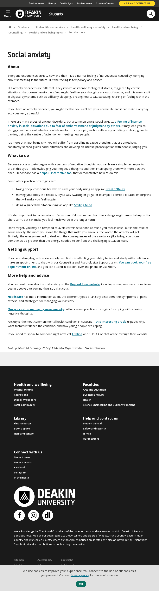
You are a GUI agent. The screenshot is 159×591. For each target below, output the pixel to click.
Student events (23, 462)
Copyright (67, 560)
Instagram (20, 472)
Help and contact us (137, 3)
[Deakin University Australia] (28, 14)
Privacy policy (80, 575)
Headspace (16, 297)
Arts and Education (94, 389)
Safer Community (24, 405)
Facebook (19, 467)
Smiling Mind (83, 205)
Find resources (22, 423)
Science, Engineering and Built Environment (109, 405)
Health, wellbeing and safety (88, 27)
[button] (7, 13)
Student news (84, 3)
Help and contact (24, 433)
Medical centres (23, 389)
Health (87, 399)
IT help (87, 433)
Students (56, 14)
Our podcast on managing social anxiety (36, 309)
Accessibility (44, 560)
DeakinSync (66, 3)
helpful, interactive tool (56, 173)
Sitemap (19, 560)
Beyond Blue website (85, 284)
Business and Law (93, 394)
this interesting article (111, 321)
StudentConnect (105, 3)
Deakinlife (48, 515)
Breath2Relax (115, 189)
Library (52, 3)
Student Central (92, 423)
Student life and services (50, 27)
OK (81, 584)
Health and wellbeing (125, 27)
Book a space (22, 428)
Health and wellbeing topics (46, 32)
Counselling (15, 32)
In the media (21, 477)
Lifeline (77, 334)
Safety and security (94, 428)
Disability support (25, 399)
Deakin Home (36, 3)
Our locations (91, 438)
